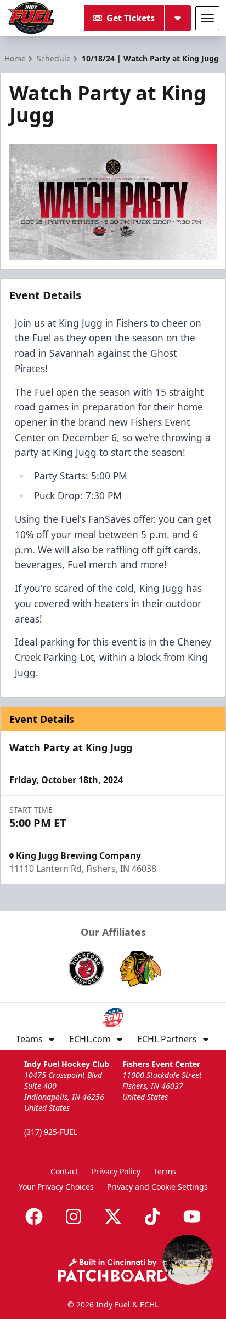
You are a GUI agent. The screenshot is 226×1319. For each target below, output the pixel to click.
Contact (64, 1171)
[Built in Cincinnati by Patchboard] (113, 1270)
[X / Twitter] (113, 1216)
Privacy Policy (116, 1171)
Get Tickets (130, 18)
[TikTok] (152, 1216)
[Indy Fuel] (31, 18)
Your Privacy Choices (56, 1186)
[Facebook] (34, 1216)
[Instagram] (73, 1216)
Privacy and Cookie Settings (157, 1186)
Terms (165, 1171)
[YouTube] (192, 1216)
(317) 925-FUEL (50, 1132)
